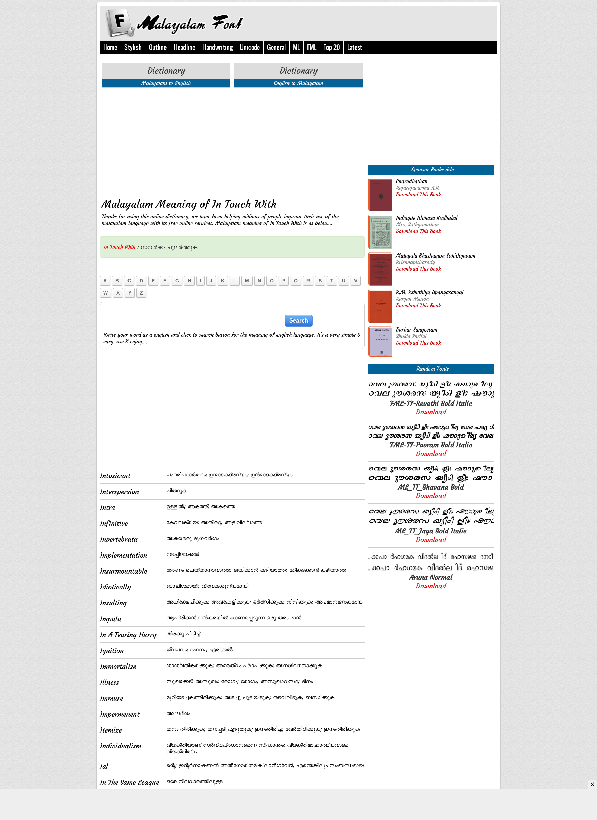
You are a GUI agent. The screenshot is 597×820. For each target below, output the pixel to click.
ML (296, 47)
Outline (158, 47)
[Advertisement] (232, 141)
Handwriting (217, 47)
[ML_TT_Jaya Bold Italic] (431, 524)
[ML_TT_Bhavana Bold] (431, 480)
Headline (184, 47)
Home (110, 47)
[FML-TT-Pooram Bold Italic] (431, 438)
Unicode (250, 47)
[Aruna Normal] (431, 571)
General (276, 47)
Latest (354, 47)
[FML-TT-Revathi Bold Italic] (431, 397)
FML (311, 47)
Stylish (133, 47)
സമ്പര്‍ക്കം (153, 247)
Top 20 (332, 47)
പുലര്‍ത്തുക (182, 247)
